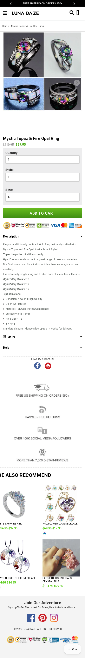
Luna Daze (29, 629)
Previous (11, 3)
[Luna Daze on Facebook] (31, 621)
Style (9, 170)
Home (5, 26)
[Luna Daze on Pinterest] (42, 621)
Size (8, 190)
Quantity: (11, 153)
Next (74, 3)
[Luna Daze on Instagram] (53, 621)
